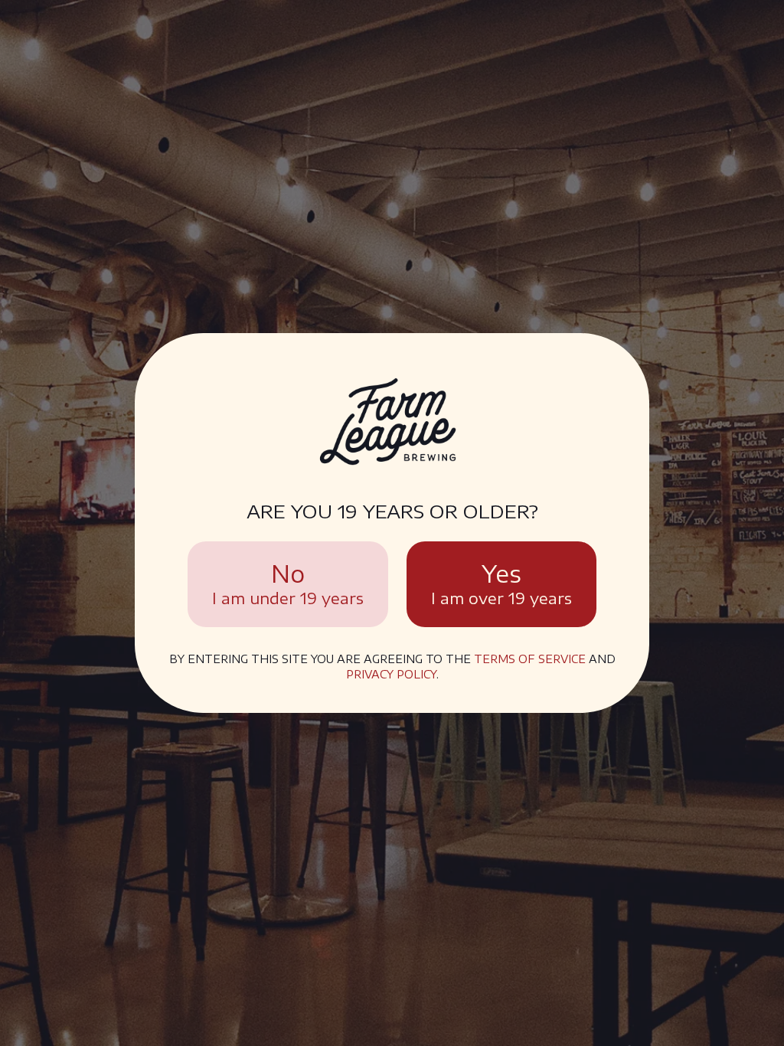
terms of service (530, 658)
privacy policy (391, 674)
